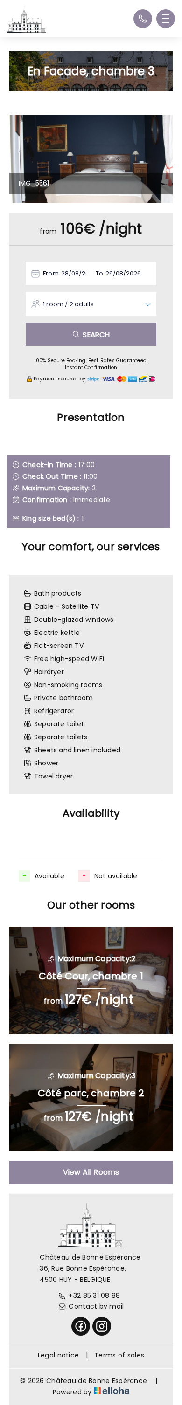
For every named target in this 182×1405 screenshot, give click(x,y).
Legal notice (58, 1355)
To (99, 273)
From (51, 273)
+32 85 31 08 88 (94, 1295)
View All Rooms (91, 1172)
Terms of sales (119, 1355)
